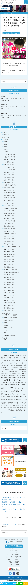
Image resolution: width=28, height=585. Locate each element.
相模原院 (6, 152)
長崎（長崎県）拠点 (9, 251)
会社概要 (17, 564)
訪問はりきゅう (9, 557)
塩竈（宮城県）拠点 (9, 187)
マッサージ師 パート (7, 355)
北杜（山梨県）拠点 (9, 180)
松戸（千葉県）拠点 (9, 223)
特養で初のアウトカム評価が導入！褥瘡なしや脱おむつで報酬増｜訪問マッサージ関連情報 (14, 21)
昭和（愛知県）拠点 (9, 216)
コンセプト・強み (9, 554)
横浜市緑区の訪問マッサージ (16, 371)
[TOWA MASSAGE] (7, 2)
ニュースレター (6, 137)
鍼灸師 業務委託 (15, 410)
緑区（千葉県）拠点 (9, 182)
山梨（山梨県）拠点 (9, 205)
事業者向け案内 (18, 562)
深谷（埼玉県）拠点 (9, 292)
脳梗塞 (5, 380)
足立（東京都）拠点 (9, 249)
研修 (5, 340)
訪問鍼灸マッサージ (14, 402)
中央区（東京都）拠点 (9, 221)
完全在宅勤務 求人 (20, 365)
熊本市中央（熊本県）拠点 (10, 234)
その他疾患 (6, 330)
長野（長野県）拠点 (9, 262)
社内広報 (4, 338)
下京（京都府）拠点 (9, 167)
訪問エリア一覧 (9, 564)
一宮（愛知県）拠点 (9, 162)
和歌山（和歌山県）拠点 (10, 185)
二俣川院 (6, 149)
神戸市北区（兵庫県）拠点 (10, 269)
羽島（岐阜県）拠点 (9, 244)
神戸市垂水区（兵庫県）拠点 (11, 272)
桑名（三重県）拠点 (9, 226)
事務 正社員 (7, 360)
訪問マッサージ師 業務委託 (11, 396)
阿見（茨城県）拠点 (9, 241)
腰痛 (5, 333)
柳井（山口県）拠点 (9, 264)
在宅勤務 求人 (12, 363)
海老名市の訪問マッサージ (10, 375)
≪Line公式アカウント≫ (9, 524)
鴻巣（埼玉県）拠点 (9, 259)
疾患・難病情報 (6, 33)
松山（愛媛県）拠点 (9, 267)
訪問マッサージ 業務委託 (9, 391)
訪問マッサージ (15, 33)
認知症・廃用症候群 (9, 320)
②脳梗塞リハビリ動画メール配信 (12, 502)
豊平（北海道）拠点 (9, 218)
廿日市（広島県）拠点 (9, 213)
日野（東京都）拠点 (9, 282)
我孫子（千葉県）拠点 (9, 303)
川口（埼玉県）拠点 (9, 210)
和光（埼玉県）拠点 (9, 295)
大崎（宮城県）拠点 (9, 190)
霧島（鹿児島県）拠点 (9, 254)
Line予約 (17, 554)
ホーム (2, 13)
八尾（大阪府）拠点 (9, 172)
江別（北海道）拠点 (9, 285)
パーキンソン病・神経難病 (10, 317)
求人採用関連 (7, 134)
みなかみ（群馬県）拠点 (10, 159)
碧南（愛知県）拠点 (9, 308)
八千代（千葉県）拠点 (9, 169)
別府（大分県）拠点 (9, 175)
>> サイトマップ (19, 577)
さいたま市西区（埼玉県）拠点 (12, 246)
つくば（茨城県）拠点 (9, 157)
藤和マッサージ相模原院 (9, 384)
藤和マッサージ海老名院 (12, 382)
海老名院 (6, 141)
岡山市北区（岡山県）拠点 (10, 208)
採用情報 (17, 561)
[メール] (25, 583)
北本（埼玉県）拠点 (9, 290)
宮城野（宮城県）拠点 (9, 198)
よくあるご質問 (9, 562)
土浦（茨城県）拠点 (9, 310)
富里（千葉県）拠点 (9, 200)
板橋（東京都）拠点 (9, 277)
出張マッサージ (16, 360)
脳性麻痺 (6, 325)
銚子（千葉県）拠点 (9, 305)
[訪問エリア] (20, 2)
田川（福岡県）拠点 (9, 236)
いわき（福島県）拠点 (9, 154)
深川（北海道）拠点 (9, 231)
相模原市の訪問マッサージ (10, 377)
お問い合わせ (18, 557)
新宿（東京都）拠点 (9, 280)
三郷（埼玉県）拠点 (9, 287)
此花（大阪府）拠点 (9, 297)
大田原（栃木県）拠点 (9, 193)
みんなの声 (5, 139)
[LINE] (19, 583)
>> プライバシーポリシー (10, 577)
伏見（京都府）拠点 (9, 164)
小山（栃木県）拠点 (9, 203)
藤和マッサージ (12, 380)
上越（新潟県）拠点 (9, 274)
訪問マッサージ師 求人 (17, 399)
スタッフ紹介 (8, 561)
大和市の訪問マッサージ (9, 365)
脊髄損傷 (6, 322)
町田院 (5, 144)
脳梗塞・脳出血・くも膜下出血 (12, 315)
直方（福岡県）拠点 (9, 239)
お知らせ (4, 132)
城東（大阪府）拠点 (9, 300)
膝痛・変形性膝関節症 (9, 335)
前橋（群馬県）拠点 (9, 177)
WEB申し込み (18, 556)
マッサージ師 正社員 (10, 358)
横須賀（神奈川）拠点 (9, 228)
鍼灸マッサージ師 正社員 (13, 408)
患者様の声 (8, 559)
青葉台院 (6, 146)
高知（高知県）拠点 (9, 257)
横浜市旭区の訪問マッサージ (12, 369)
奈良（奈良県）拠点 (9, 195)
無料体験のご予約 (18, 553)
